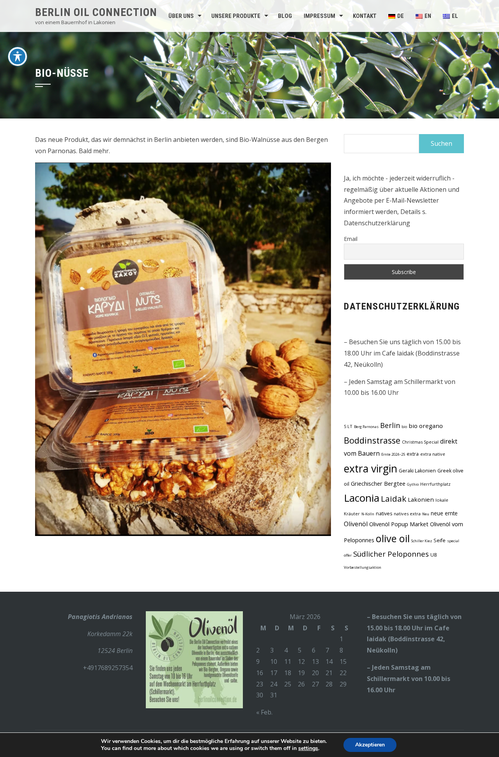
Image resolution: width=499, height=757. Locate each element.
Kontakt (365, 15)
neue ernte (444, 513)
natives (384, 513)
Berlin (390, 425)
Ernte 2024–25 (393, 454)
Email (350, 238)
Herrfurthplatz (435, 484)
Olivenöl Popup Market (398, 524)
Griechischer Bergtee (378, 483)
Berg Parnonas (366, 426)
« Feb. (264, 712)
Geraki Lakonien (417, 470)
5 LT (348, 426)
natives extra (407, 513)
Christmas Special (420, 442)
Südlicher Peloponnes (391, 554)
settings (308, 748)
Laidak (393, 498)
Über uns (181, 15)
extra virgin (370, 469)
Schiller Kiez (421, 540)
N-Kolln (367, 513)
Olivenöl (356, 524)
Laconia (361, 498)
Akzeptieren (370, 744)
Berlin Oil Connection (96, 12)
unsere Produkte (235, 15)
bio (404, 426)
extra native (432, 454)
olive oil (393, 538)
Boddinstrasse (372, 440)
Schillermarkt (388, 678)
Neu (425, 513)
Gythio (413, 484)
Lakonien (421, 499)
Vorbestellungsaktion (362, 567)
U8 (433, 555)
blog (285, 15)
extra (413, 454)
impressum (319, 15)
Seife (440, 540)
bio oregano (426, 426)
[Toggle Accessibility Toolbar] (17, 56)
